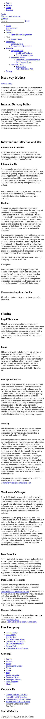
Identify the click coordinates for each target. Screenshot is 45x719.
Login (3, 14)
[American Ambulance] (10, 16)
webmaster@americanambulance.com (16, 483)
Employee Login (12, 675)
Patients (9, 5)
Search (27, 21)
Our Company (11, 632)
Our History (11, 635)
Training (9, 10)
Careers (9, 3)
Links (8, 684)
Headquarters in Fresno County (18, 699)
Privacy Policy (12, 646)
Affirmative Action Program (17, 648)
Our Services (11, 637)
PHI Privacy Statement (15, 644)
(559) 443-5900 (12, 619)
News (8, 668)
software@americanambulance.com (15, 591)
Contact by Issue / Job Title (16, 695)
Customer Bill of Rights (15, 641)
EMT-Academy (12, 682)
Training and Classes (14, 666)
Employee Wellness (14, 679)
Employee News (12, 677)
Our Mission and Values (15, 639)
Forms (8, 8)
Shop (8, 673)
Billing (8, 663)
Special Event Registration (16, 697)
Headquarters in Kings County (18, 701)
